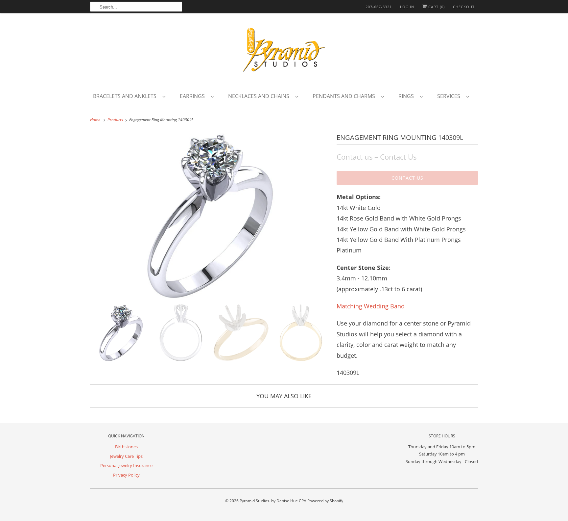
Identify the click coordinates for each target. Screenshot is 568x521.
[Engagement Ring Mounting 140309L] (210, 215)
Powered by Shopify (325, 501)
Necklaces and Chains (260, 96)
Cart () (436, 6)
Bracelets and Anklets (126, 96)
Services (450, 96)
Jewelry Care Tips (126, 456)
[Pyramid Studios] (284, 52)
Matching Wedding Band (371, 306)
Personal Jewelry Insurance (126, 465)
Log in (407, 6)
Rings (407, 96)
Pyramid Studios (254, 501)
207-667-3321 (379, 6)
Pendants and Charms (345, 96)
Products (115, 119)
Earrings (193, 96)
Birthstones (126, 447)
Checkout (464, 6)
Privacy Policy (126, 475)
